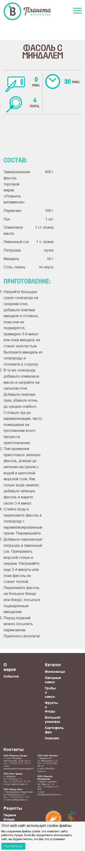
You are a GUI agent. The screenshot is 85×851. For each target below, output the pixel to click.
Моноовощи (55, 672)
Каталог (53, 664)
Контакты (14, 749)
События (11, 676)
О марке (10, 667)
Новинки (52, 738)
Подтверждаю (13, 846)
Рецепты (13, 808)
